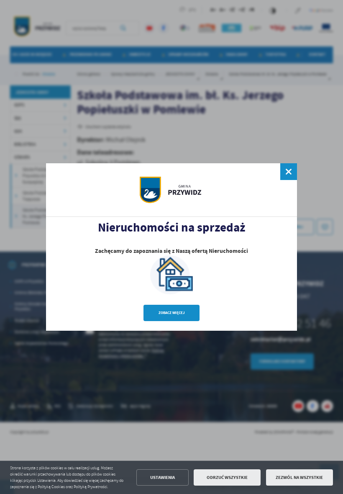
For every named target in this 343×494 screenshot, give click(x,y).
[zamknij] (288, 171)
